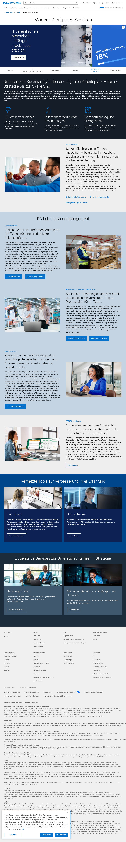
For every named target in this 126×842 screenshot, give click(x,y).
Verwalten (13, 835)
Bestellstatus (37, 639)
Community (96, 636)
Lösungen (7, 663)
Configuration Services (99, 338)
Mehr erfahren (73, 465)
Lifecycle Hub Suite (13, 277)
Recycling (36, 674)
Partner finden (67, 656)
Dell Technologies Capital (41, 663)
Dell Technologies (9, 687)
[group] (33, 514)
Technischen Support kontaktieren (73, 639)
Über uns (36, 656)
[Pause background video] (123, 27)
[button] (86, 3)
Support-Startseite (68, 636)
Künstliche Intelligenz (10, 656)
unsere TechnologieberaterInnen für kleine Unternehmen (70, 776)
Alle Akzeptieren (61, 835)
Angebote (7, 670)
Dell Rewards (96, 660)
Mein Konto (36, 636)
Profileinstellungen (39, 643)
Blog (94, 656)
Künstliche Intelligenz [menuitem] (9, 8)
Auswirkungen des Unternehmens (43, 677)
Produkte (7, 660)
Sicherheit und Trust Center (101, 674)
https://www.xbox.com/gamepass (101, 831)
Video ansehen (18, 57)
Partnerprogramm (68, 663)
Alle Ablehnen (46, 835)
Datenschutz (47, 692)
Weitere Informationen (16, 536)
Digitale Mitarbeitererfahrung (76, 197)
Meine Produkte (38, 646)
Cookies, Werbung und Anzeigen (94, 692)
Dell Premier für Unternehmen (114, 8)
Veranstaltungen (98, 663)
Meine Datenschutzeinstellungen (66, 692)
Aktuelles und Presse (39, 670)
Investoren (36, 667)
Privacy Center (97, 670)
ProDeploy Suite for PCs (76, 338)
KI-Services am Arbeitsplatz (99, 197)
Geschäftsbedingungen (32, 692)
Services (6, 667)
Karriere (35, 660)
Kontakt (95, 639)
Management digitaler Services (76, 203)
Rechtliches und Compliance (12, 696)
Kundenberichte (38, 681)
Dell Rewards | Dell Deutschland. (94, 735)
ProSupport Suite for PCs (15, 406)
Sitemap (6, 636)
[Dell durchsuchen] (76, 2)
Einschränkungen (103, 792)
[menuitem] (25, 8)
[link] (96, 3)
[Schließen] (67, 812)
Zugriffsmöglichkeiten (32, 696)
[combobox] (50, 3)
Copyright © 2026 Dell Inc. (12, 692)
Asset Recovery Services (35, 277)
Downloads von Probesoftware (102, 677)
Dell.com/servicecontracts (74, 714)
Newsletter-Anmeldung (100, 667)
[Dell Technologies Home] (11, 3)
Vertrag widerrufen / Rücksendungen (74, 643)
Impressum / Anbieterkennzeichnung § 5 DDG (58, 696)
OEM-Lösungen (67, 660)
